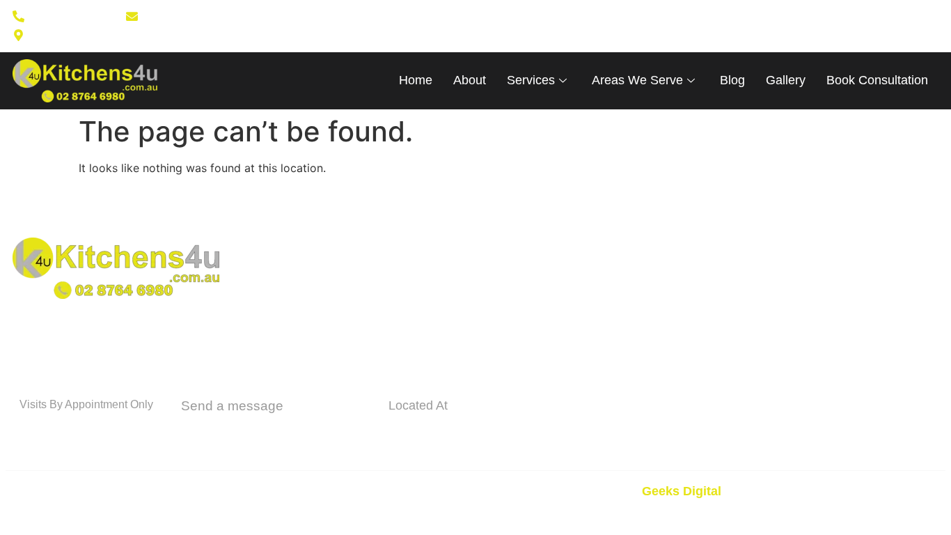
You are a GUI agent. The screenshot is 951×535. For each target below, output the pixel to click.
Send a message (232, 405)
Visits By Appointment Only (86, 404)
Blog (732, 80)
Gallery (785, 80)
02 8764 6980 (73, 429)
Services (531, 80)
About (469, 80)
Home (415, 80)
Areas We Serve (637, 80)
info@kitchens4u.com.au (275, 431)
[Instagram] (559, 26)
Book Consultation (877, 80)
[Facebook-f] (537, 26)
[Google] (581, 26)
